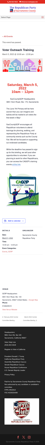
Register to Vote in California (14, 349)
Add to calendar (14, 221)
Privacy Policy (9, 374)
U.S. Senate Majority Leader (14, 370)
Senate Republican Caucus (14, 365)
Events (4, 251)
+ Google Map (32, 300)
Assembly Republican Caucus (15, 362)
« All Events (7, 36)
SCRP (10, 251)
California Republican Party (14, 359)
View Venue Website (9, 309)
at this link (16, 164)
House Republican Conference (15, 367)
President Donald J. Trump (14, 356)
